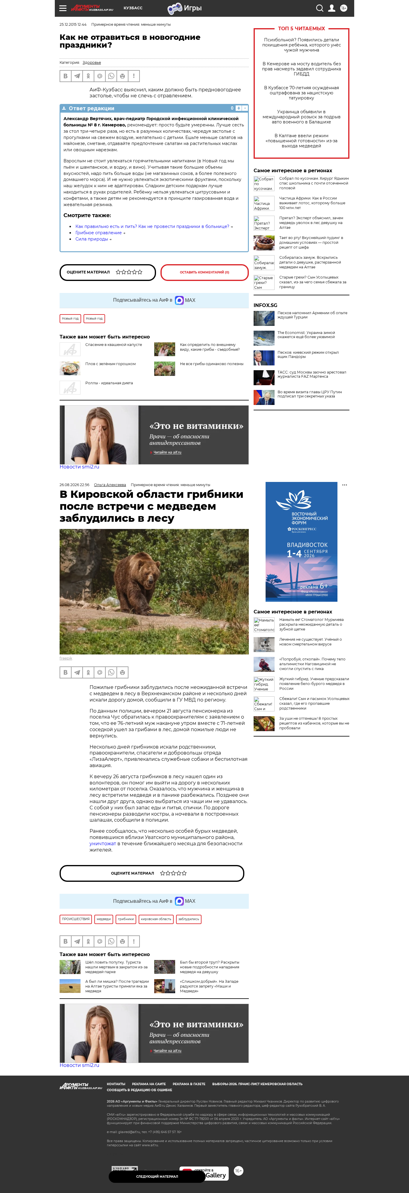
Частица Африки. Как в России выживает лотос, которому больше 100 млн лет (312, 203)
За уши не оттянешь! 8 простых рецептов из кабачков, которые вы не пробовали (314, 723)
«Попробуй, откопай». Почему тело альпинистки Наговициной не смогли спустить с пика (312, 664)
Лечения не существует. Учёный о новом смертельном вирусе (310, 641)
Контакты (116, 1084)
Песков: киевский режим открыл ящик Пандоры (308, 354)
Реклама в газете (189, 1084)
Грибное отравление (98, 232)
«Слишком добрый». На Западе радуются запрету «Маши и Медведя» (209, 986)
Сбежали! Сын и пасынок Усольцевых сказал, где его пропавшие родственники (314, 703)
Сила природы (91, 239)
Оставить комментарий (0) (204, 272)
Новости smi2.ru (79, 467)
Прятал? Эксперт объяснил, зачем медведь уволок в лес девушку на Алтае (311, 223)
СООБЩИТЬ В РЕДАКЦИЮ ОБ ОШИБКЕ (139, 1090)
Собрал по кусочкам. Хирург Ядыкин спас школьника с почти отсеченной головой (314, 183)
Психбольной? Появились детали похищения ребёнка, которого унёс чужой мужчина (301, 45)
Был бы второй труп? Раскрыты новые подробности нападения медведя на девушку (209, 967)
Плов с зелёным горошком (110, 364)
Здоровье (92, 62)
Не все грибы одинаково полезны (211, 364)
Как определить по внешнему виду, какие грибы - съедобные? (210, 347)
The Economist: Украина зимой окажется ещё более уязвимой (306, 335)
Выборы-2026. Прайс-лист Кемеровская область (257, 1084)
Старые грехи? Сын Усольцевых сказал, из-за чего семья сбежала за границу (312, 282)
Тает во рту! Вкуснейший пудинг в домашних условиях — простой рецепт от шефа (311, 242)
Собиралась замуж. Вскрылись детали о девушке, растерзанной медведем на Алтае (310, 262)
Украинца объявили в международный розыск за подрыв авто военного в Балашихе (302, 117)
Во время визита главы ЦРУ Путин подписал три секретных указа (310, 394)
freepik (66, 658)
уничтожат (103, 843)
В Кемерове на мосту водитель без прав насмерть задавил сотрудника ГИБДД (301, 69)
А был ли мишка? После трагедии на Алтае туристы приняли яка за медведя (117, 986)
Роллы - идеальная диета (109, 383)
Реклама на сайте (149, 1084)
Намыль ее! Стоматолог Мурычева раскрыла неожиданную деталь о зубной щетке (311, 624)
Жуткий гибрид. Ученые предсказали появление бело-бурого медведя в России (314, 684)
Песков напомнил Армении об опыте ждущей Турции (312, 315)
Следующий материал (157, 1177)
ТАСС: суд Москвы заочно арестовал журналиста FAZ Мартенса (312, 374)
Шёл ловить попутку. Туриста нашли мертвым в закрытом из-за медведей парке (116, 967)
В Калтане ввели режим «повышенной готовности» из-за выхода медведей (301, 141)
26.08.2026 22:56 (74, 485)
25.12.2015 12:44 (73, 24)
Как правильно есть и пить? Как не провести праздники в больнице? (152, 226)
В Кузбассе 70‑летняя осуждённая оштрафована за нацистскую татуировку (301, 93)
